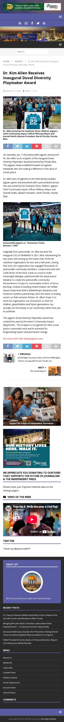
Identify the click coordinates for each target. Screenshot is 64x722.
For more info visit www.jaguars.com (23, 338)
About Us (7, 657)
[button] (59, 16)
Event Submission (11, 682)
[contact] (20, 23)
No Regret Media (48, 719)
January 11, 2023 (13, 90)
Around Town (9, 687)
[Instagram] (26, 23)
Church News (9, 692)
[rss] (44, 23)
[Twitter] (38, 23)
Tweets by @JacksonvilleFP (16, 548)
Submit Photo (9, 672)
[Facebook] (32, 23)
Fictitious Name (10, 677)
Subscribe (8, 667)
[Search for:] (32, 51)
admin (28, 90)
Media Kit (7, 662)
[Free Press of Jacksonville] (32, 39)
